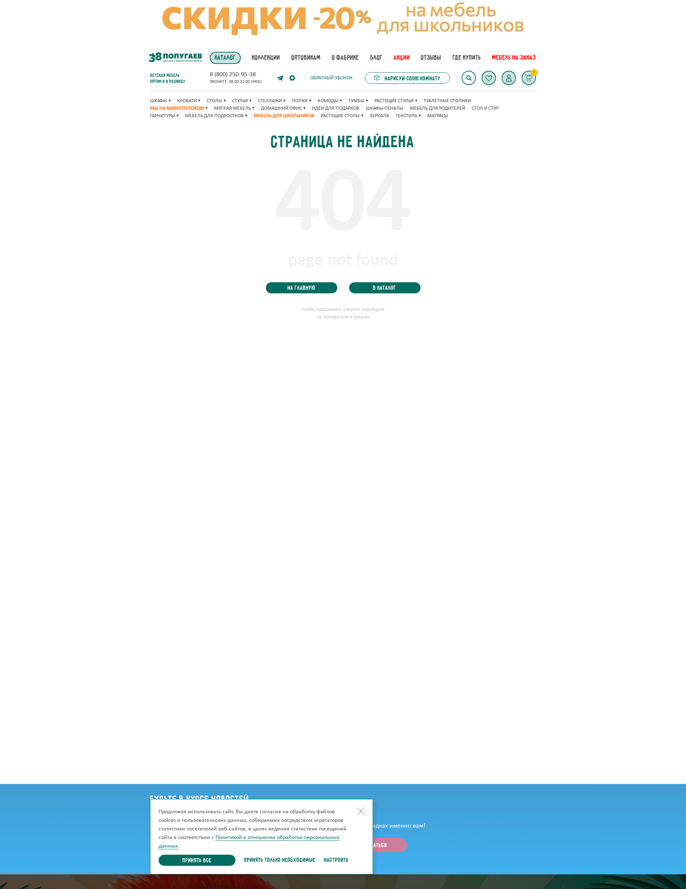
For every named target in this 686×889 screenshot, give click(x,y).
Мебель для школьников (284, 116)
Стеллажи (270, 101)
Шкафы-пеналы (384, 108)
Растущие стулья (394, 101)
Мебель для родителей (437, 108)
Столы (214, 101)
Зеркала (379, 116)
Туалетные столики (447, 101)
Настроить (336, 860)
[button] (509, 78)
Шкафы (158, 101)
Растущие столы (340, 116)
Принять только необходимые (279, 860)
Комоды (328, 101)
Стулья (240, 101)
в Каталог (384, 288)
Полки (300, 101)
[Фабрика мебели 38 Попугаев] (175, 57)
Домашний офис (281, 108)
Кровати (187, 101)
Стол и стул (485, 108)
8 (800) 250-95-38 (233, 74)
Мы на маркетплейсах (177, 108)
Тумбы (356, 101)
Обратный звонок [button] (331, 78)
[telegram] (280, 78)
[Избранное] (489, 78)
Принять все (197, 861)
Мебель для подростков (214, 116)
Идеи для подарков (335, 108)
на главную (301, 288)
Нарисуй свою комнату (412, 79)
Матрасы (437, 116)
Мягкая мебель (232, 108)
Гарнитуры (162, 116)
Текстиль (406, 116)
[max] (292, 78)
